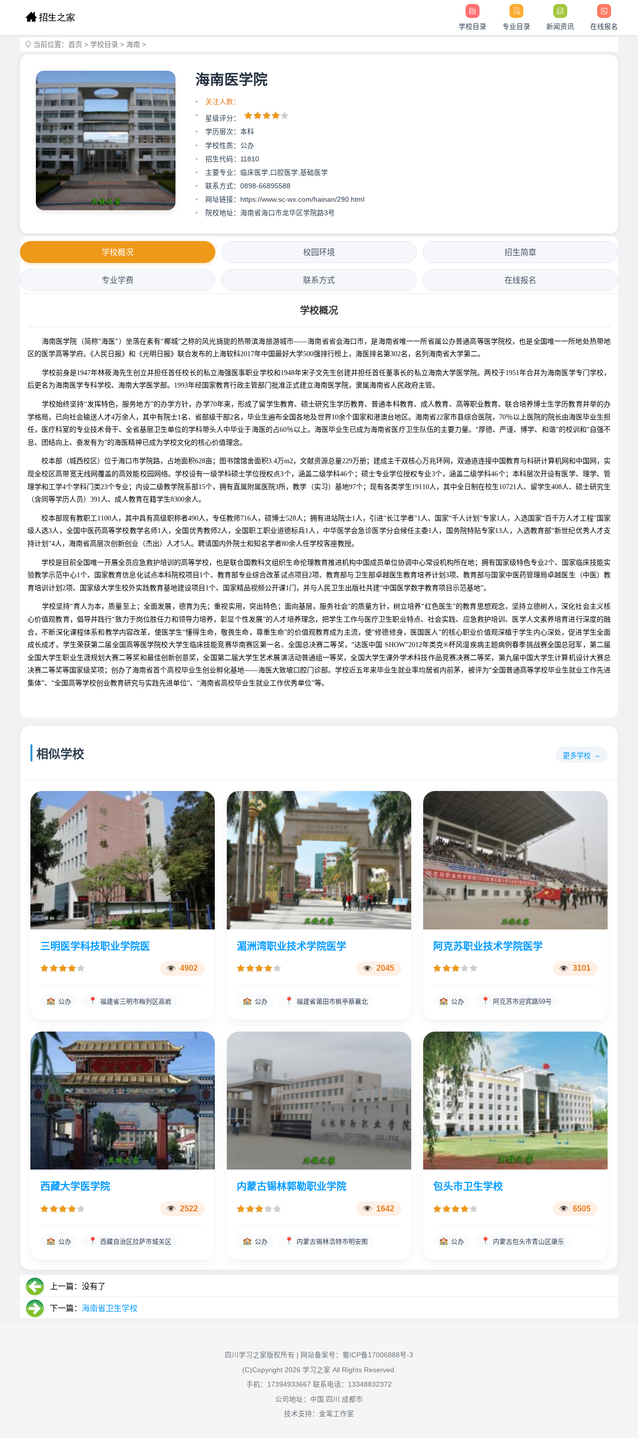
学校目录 (104, 44)
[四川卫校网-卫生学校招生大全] (50, 17)
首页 (75, 44)
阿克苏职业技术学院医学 (488, 946)
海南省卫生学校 (110, 1308)
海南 (133, 44)
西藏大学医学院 (75, 1186)
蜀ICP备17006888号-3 (377, 1355)
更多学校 (577, 756)
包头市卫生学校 (468, 1186)
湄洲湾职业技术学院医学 (291, 946)
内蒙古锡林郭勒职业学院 (291, 1186)
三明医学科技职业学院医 (95, 946)
